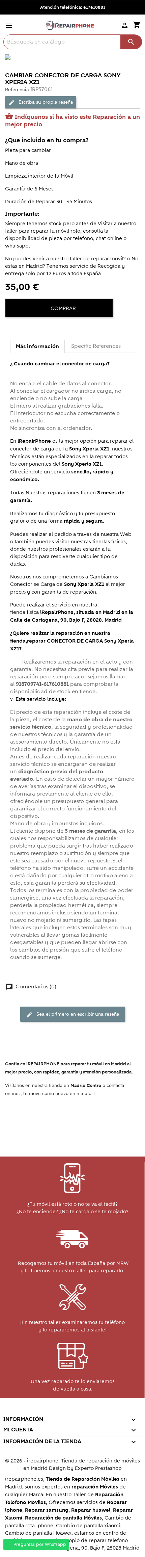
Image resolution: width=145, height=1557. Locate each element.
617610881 (94, 7)
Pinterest (72, 1410)
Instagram (101, 1410)
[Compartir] (12, 329)
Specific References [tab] (96, 346)
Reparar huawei (90, 1510)
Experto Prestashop (98, 1468)
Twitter (43, 1410)
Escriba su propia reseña (40, 102)
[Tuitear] (24, 329)
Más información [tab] (37, 346)
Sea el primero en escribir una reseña (72, 1014)
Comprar (62, 308)
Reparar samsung (46, 1510)
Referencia (17, 89)
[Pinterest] (36, 329)
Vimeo (86, 1410)
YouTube (57, 1410)
